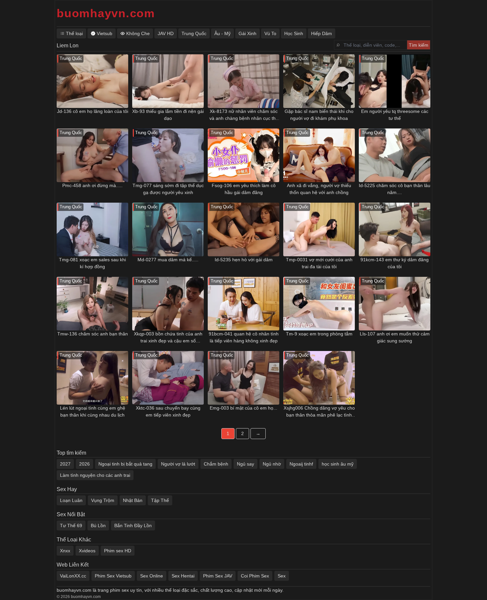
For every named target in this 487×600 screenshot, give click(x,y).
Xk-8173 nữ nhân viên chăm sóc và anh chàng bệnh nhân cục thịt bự (243, 115)
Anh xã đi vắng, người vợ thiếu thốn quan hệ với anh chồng (319, 189)
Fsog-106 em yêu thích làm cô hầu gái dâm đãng (244, 189)
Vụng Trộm (102, 500)
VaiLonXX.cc (73, 575)
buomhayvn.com (106, 13)
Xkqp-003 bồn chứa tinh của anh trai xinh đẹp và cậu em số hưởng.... (168, 337)
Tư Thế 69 (71, 525)
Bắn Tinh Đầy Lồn (133, 525)
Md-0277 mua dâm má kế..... (167, 259)
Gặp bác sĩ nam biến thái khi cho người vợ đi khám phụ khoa (319, 115)
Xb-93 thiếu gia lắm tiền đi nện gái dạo (168, 115)
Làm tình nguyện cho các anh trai (95, 475)
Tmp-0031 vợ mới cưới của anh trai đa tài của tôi (319, 263)
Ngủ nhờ (272, 464)
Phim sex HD (117, 550)
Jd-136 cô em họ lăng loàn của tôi (92, 111)
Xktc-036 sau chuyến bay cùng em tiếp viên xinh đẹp (168, 411)
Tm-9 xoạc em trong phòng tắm (319, 333)
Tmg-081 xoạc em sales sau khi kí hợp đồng (92, 263)
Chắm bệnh (216, 464)
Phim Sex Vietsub (113, 575)
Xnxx (65, 550)
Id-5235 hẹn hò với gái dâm (244, 259)
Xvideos (87, 550)
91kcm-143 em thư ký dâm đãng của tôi (394, 263)
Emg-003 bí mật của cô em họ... (243, 408)
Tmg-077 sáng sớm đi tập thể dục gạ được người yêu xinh (168, 189)
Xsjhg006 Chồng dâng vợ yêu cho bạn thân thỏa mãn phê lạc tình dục (319, 412)
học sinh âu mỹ (337, 464)
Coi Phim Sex (255, 575)
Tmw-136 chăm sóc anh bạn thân (92, 333)
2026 (84, 464)
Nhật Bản (132, 500)
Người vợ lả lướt (178, 464)
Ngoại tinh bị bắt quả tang (125, 464)
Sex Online (151, 575)
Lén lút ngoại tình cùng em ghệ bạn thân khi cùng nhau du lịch (92, 411)
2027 (65, 464)
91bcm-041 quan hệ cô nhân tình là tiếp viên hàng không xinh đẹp (244, 337)
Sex (282, 575)
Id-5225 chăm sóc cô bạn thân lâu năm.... (394, 189)
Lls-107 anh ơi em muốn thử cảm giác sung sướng (395, 337)
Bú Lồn (98, 525)
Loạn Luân (71, 500)
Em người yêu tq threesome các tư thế (394, 115)
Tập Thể (160, 500)
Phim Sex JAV (217, 575)
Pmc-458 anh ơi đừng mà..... (92, 185)
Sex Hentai (183, 575)
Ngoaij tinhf (301, 464)
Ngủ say (245, 464)
